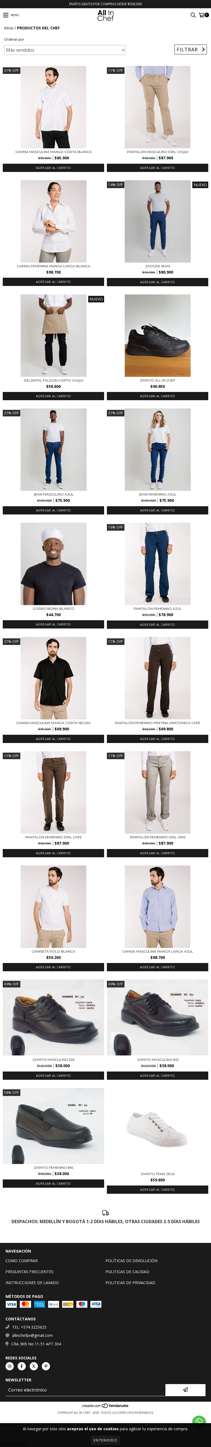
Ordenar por (14, 39)
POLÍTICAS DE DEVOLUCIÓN (131, 1260)
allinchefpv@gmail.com (32, 1335)
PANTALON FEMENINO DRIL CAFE (53, 837)
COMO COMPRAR (21, 1260)
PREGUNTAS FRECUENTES (29, 1271)
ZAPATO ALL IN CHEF (157, 380)
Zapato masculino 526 (53, 1060)
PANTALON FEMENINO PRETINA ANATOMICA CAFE (157, 723)
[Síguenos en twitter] (34, 1366)
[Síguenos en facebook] (22, 1366)
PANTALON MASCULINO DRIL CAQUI (157, 152)
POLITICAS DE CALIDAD (127, 1271)
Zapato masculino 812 (158, 1060)
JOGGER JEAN (157, 266)
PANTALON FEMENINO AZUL (158, 608)
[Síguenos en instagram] (9, 1366)
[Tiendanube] (106, 1407)
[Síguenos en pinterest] (46, 1366)
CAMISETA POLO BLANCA (53, 951)
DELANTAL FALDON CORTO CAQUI (53, 380)
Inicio (8, 27)
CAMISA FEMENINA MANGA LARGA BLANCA (53, 266)
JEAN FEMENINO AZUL (157, 494)
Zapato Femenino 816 (53, 1167)
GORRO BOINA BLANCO (53, 608)
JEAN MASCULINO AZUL (54, 494)
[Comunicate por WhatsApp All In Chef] (199, 1422)
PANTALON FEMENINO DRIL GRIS (157, 837)
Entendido (105, 1440)
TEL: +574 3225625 (29, 1327)
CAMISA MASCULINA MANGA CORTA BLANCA (53, 152)
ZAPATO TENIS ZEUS (158, 1174)
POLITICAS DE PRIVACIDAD (130, 1282)
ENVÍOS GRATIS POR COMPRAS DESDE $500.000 (105, 4)
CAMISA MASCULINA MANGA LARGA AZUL (157, 951)
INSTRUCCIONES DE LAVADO (32, 1282)
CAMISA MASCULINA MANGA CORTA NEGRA (53, 723)
